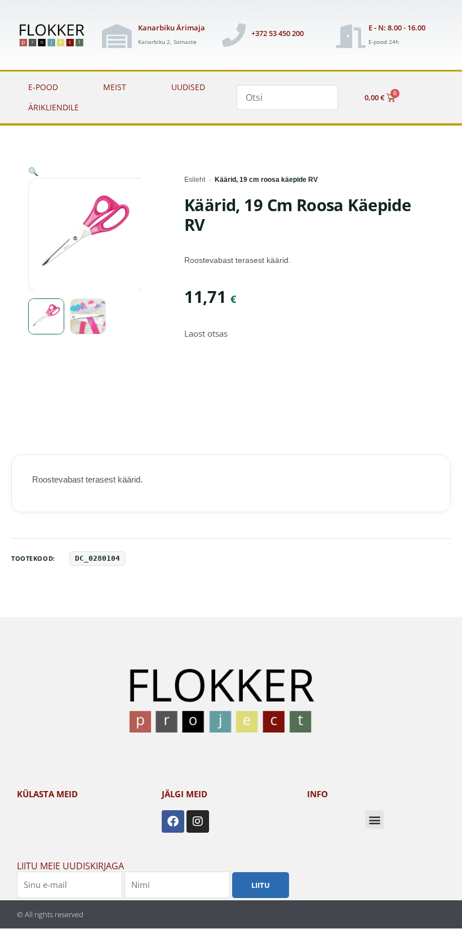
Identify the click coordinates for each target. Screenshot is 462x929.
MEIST (114, 87)
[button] (33, 171)
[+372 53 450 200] (234, 35)
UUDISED (188, 87)
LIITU (260, 885)
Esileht (194, 180)
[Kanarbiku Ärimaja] (116, 36)
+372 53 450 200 (277, 33)
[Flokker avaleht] (55, 36)
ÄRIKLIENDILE (53, 107)
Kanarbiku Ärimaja (171, 28)
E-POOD (43, 87)
